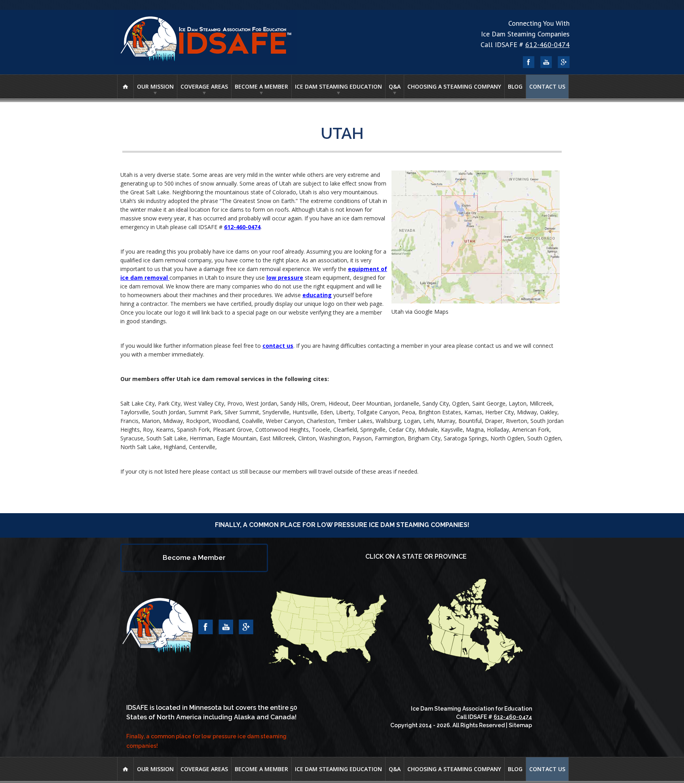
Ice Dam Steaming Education (338, 86)
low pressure (284, 277)
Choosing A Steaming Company (454, 86)
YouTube (546, 62)
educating (317, 295)
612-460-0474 (547, 44)
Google (564, 62)
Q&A (395, 86)
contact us (277, 345)
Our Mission (155, 86)
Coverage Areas (204, 86)
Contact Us (547, 86)
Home (125, 87)
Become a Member (261, 86)
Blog (515, 86)
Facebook (529, 62)
